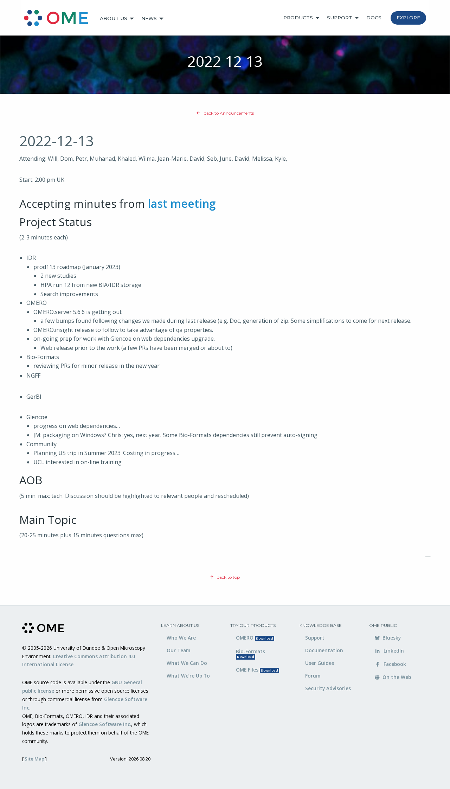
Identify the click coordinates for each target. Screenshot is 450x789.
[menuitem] (59, 18)
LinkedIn (393, 650)
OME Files (257, 669)
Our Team (178, 650)
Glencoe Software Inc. (104, 724)
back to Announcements (228, 113)
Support (339, 17)
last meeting (182, 203)
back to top (228, 577)
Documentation (324, 650)
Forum (312, 675)
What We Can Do (187, 663)
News (149, 18)
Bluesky (391, 637)
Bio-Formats (250, 653)
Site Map (34, 759)
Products (298, 17)
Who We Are (181, 637)
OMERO (254, 637)
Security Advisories (328, 688)
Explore (408, 17)
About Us (113, 18)
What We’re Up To (188, 675)
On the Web (396, 677)
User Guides (319, 663)
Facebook (394, 664)
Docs (373, 17)
